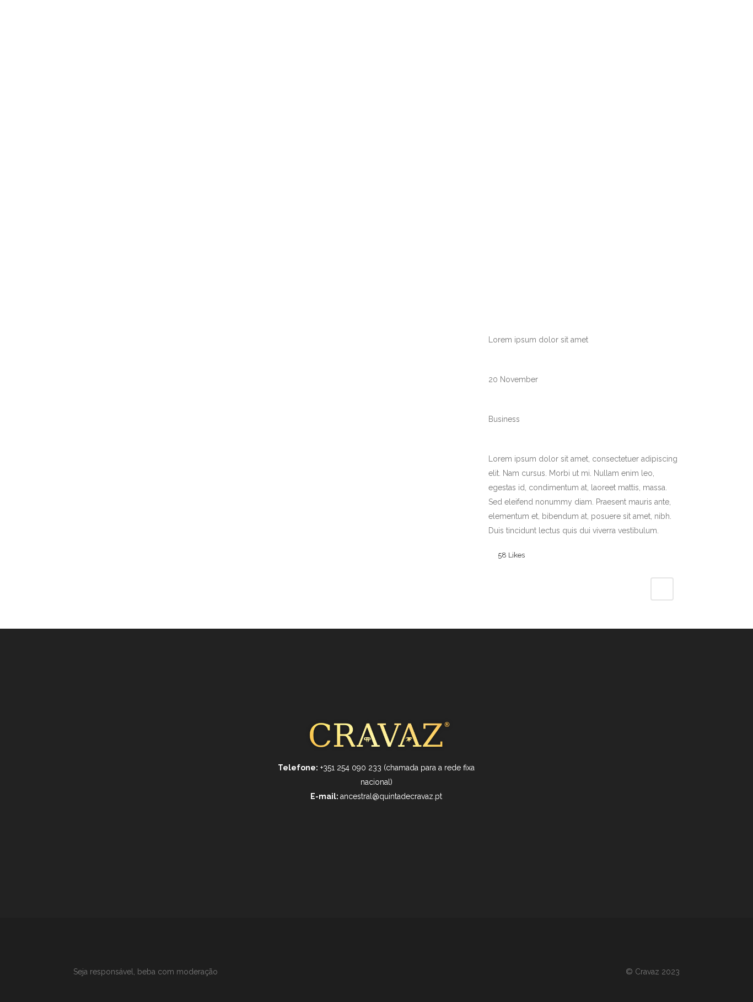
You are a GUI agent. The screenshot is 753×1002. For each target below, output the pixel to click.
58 (511, 555)
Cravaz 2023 (657, 971)
